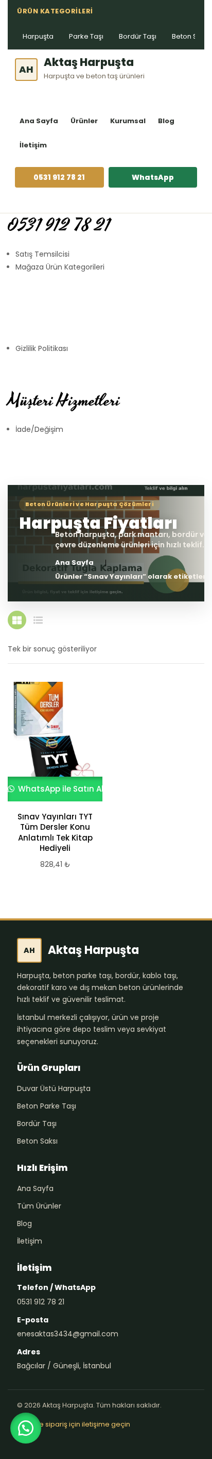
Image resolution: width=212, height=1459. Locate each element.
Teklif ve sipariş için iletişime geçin (73, 1424)
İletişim (33, 145)
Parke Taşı (86, 36)
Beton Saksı (37, 1141)
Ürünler (84, 121)
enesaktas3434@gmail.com (67, 1334)
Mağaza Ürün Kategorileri (59, 267)
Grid (17, 620)
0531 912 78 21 (59, 177)
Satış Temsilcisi (42, 254)
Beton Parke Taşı (46, 1106)
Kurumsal (128, 121)
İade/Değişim (39, 429)
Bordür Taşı (137, 36)
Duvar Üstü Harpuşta (54, 1088)
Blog (166, 121)
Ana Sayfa (39, 121)
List (38, 620)
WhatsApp (153, 177)
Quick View (50, 741)
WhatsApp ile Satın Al (59, 788)
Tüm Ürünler (39, 1206)
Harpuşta (38, 36)
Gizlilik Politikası (41, 348)
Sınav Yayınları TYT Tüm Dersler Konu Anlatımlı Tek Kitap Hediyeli (55, 832)
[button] (25, 1428)
